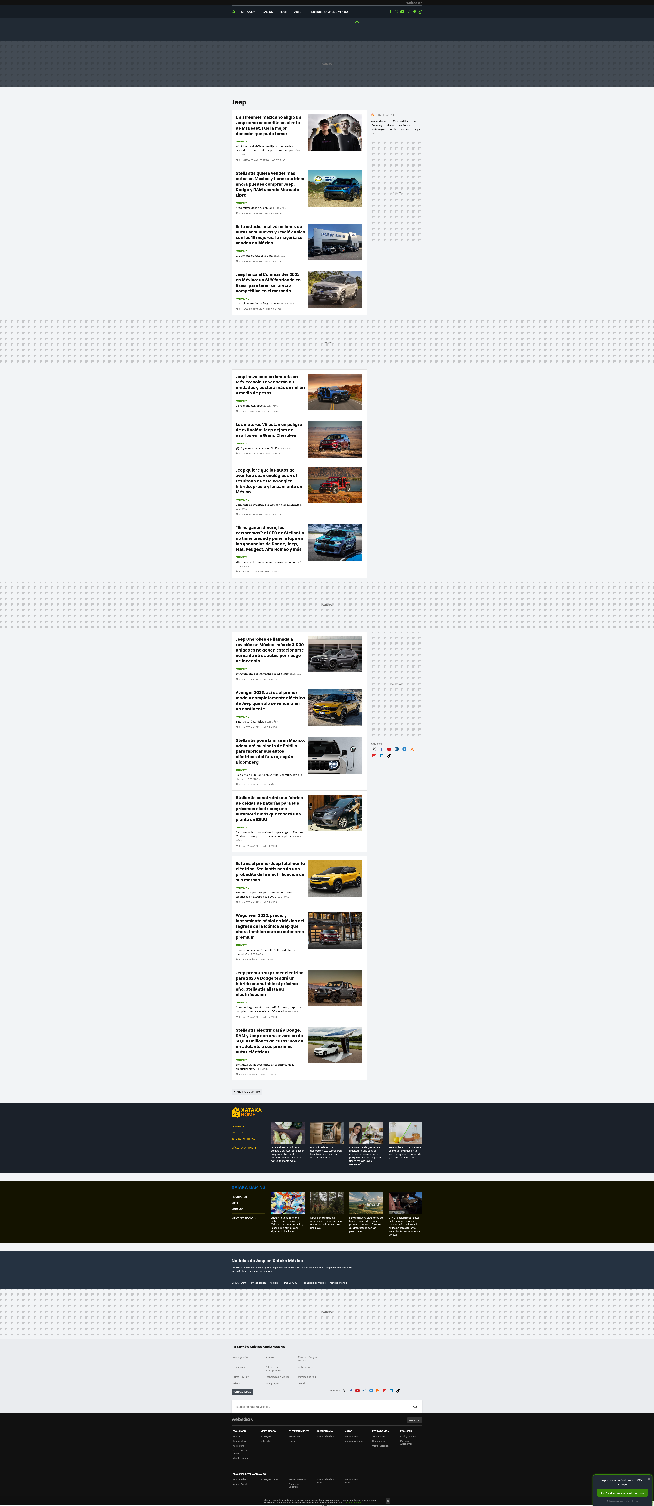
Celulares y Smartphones (273, 1368)
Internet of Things (243, 1138)
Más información (352, 1502)
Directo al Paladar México (326, 1481)
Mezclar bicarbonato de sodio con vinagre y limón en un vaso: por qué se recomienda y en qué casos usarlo (405, 1152)
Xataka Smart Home (240, 1452)
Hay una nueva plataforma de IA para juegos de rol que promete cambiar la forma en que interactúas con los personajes (366, 1224)
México (236, 1383)
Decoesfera (378, 1440)
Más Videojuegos (242, 1218)
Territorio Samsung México (328, 12)
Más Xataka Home (242, 1147)
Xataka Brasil (240, 1484)
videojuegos (272, 1383)
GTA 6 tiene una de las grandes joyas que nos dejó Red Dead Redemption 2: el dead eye (326, 1222)
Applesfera (238, 1445)
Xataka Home (248, 1113)
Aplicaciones (305, 1367)
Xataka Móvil (239, 1440)
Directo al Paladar (326, 1436)
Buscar (415, 1406)
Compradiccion (380, 1445)
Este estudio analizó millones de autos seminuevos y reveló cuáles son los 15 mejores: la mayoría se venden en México (270, 234)
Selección (248, 12)
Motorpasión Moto (354, 1440)
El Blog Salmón (408, 1436)
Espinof (292, 1440)
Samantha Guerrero (256, 160)
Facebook (390, 12)
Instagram (408, 12)
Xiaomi (390, 125)
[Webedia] (414, 3)
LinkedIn (381, 755)
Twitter (396, 12)
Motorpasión (351, 1436)
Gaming (267, 12)
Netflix (393, 129)
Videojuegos (248, 1187)
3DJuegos (266, 1436)
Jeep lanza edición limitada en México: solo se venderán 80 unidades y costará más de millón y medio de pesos (270, 384)
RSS (412, 748)
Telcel (301, 1383)
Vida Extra (266, 1440)
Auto (297, 12)
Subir (412, 1420)
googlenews (414, 12)
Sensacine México (298, 1479)
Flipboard (374, 755)
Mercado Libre (401, 121)
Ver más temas (242, 1391)
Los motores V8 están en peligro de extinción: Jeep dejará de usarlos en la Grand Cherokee (269, 429)
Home (283, 12)
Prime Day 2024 (290, 1282)
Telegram (404, 748)
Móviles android (338, 1282)
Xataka (236, 1436)
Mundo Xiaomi (240, 1458)
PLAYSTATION (239, 1196)
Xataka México (240, 1479)
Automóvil (242, 141)
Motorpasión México (351, 1481)
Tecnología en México (314, 1282)
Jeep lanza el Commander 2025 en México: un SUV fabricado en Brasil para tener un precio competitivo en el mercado (268, 282)
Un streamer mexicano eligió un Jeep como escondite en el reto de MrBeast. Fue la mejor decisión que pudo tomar (268, 125)
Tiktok (420, 12)
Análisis (274, 1282)
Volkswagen (378, 129)
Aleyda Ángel (251, 679)
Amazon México (379, 121)
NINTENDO (238, 1209)
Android (405, 129)
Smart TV (237, 1132)
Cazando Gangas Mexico (307, 1358)
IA (415, 121)
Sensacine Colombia (294, 1485)
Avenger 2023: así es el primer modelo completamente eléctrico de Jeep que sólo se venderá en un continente (270, 700)
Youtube (402, 12)
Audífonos (404, 125)
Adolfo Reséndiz (254, 213)
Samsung (377, 125)
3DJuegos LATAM (269, 1479)
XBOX (235, 1203)
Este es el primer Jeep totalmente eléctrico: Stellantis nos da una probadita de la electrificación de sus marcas (270, 871)
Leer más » (242, 154)
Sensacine (294, 1436)
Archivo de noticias (249, 1091)
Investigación (258, 1282)
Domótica (238, 1126)
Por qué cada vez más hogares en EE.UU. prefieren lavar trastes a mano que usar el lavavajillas (326, 1152)
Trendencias (378, 1436)
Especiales (239, 1367)
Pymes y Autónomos (406, 1442)
